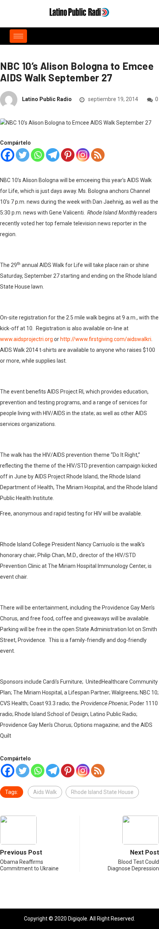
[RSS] (98, 155)
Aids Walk (45, 792)
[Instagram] (83, 155)
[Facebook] (7, 155)
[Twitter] (22, 155)
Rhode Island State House (102, 792)
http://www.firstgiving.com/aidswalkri (105, 339)
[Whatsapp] (37, 155)
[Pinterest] (67, 155)
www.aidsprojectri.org (26, 339)
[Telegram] (52, 155)
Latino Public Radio (47, 99)
